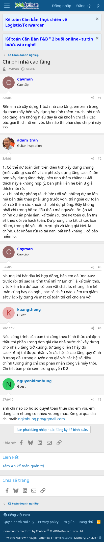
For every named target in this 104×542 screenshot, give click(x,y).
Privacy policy (48, 521)
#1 (99, 98)
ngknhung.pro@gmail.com (41, 418)
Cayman (13, 69)
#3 (99, 267)
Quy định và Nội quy (19, 521)
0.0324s (67, 537)
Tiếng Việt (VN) (18, 514)
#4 (99, 328)
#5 (99, 399)
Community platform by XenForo (44, 531)
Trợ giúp (68, 521)
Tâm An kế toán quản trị (23, 465)
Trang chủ (85, 521)
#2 (99, 158)
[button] (100, 537)
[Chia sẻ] (92, 98)
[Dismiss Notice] (96, 19)
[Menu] (7, 6)
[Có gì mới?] (98, 5)
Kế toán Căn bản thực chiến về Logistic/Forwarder (36, 22)
